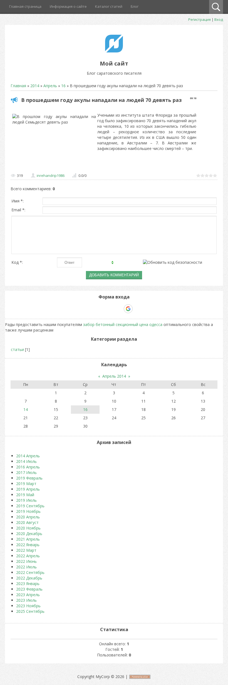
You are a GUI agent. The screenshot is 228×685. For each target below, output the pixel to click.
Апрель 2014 (114, 376)
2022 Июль (26, 566)
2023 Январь (27, 583)
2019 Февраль (29, 478)
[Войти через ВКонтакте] (99, 309)
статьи (17, 349)
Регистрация (199, 19)
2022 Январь (27, 544)
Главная (18, 85)
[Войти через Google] (128, 308)
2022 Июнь (26, 561)
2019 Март (26, 483)
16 (63, 85)
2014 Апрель (28, 455)
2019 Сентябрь (30, 505)
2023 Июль (26, 600)
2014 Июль (26, 461)
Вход (218, 19)
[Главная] (114, 51)
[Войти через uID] (90, 309)
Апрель (50, 85)
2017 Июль (26, 472)
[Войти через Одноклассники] (138, 309)
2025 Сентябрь (30, 611)
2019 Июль (26, 500)
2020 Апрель (28, 517)
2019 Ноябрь (28, 511)
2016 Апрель (28, 467)
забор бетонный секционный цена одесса (122, 324)
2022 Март (26, 550)
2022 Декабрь (29, 578)
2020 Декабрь (29, 533)
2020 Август (27, 522)
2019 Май (25, 494)
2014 (34, 85)
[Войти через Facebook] (109, 309)
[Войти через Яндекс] (118, 309)
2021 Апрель (28, 539)
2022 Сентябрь (30, 572)
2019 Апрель (28, 489)
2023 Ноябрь (28, 605)
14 (25, 409)
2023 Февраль (29, 589)
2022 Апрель (28, 555)
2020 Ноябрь (28, 528)
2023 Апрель (28, 594)
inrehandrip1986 (51, 175)
